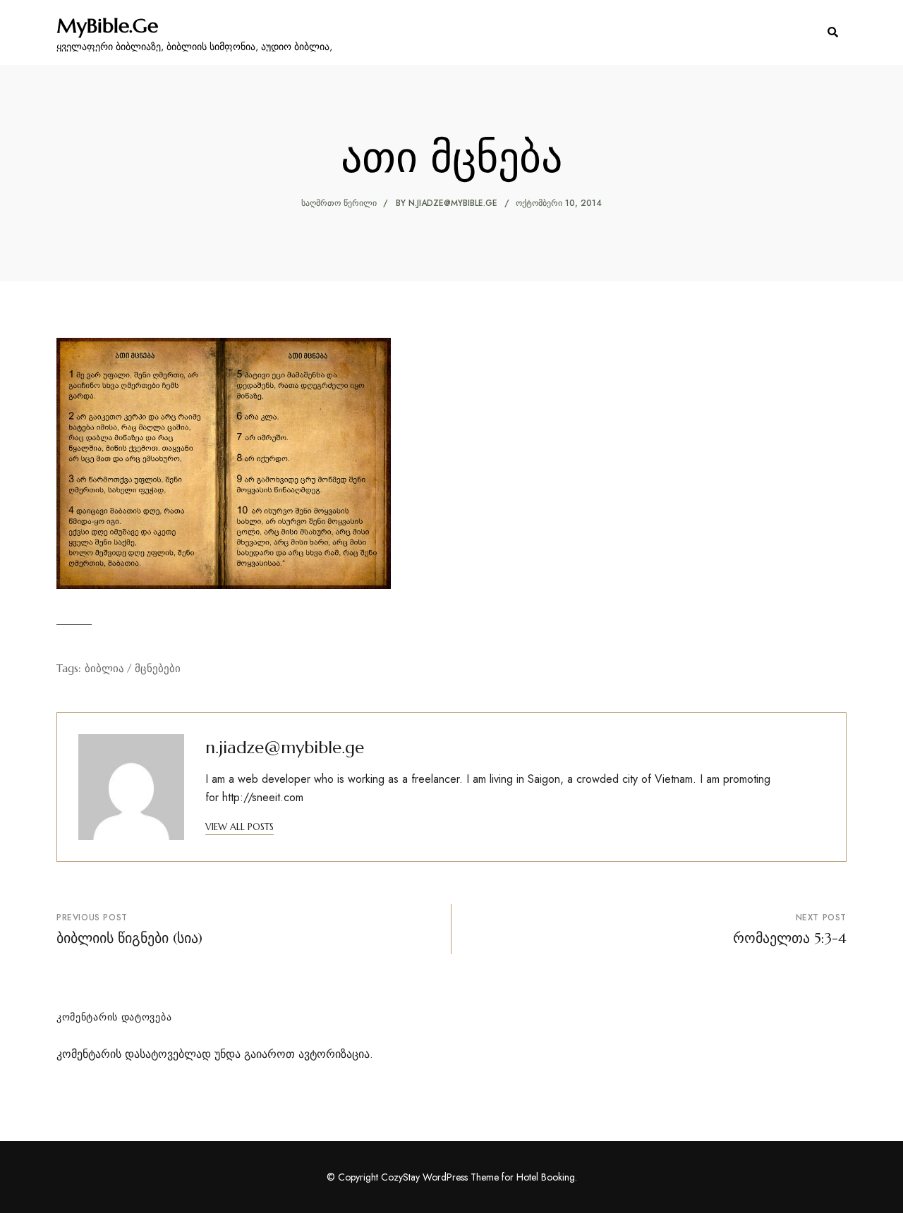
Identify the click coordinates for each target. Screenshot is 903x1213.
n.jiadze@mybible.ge (452, 203)
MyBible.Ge (107, 26)
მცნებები (158, 668)
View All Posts (239, 827)
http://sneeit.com (262, 797)
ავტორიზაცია (334, 1054)
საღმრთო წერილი (339, 203)
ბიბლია (104, 668)
